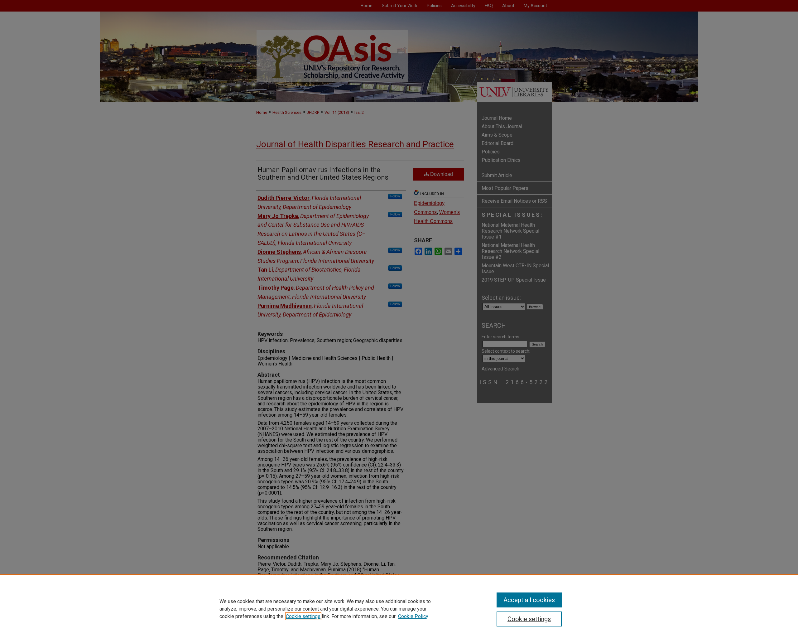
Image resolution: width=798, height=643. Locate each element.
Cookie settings (303, 616)
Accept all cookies (529, 600)
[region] (399, 608)
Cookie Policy (413, 616)
